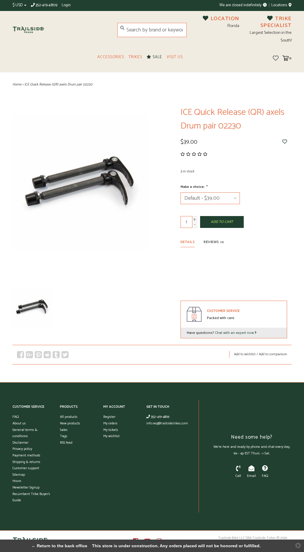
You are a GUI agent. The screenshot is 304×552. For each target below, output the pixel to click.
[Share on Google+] (29, 354)
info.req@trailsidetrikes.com (167, 423)
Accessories (110, 57)
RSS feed (66, 442)
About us (19, 423)
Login (66, 5)
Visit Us (175, 57)
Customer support (25, 468)
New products (70, 423)
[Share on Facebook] (20, 354)
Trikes (135, 57)
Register (109, 417)
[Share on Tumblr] (56, 354)
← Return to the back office (59, 545)
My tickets (110, 430)
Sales (64, 430)
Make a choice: (193, 187)
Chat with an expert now (235, 333)
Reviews (214, 242)
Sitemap (18, 475)
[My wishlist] (276, 57)
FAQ (15, 417)
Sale (156, 57)
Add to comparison (273, 354)
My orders (110, 423)
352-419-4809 (159, 417)
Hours (16, 481)
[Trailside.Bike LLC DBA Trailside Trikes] (60, 30)
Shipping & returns (26, 462)
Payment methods (26, 455)
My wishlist (111, 436)
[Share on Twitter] (65, 354)
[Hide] (298, 545)
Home (16, 84)
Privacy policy (22, 449)
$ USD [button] (17, 5)
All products (68, 417)
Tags (63, 436)
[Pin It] (38, 354)
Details (187, 242)
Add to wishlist (245, 354)
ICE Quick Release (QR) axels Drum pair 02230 (58, 84)
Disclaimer (20, 442)
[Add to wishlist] (284, 141)
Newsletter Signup (25, 487)
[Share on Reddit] (47, 354)
